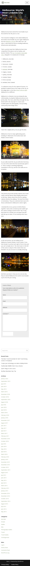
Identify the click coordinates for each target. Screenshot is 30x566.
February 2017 (5, 436)
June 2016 (3, 446)
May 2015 (3, 480)
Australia (10, 19)
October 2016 (5, 441)
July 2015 (3, 475)
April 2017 (4, 431)
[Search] (27, 350)
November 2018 (5, 394)
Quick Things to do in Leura (8, 368)
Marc (5, 19)
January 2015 (4, 491)
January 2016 (4, 459)
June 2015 (3, 477)
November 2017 (5, 420)
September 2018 (5, 399)
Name (4, 295)
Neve (7, 561)
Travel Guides (5, 535)
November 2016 (5, 438)
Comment (6, 313)
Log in (2, 545)
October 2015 (5, 467)
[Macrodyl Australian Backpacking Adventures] (5, 2)
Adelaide (5, 69)
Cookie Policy (14, 564)
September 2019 (5, 381)
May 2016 (3, 449)
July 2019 (3, 384)
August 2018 (4, 402)
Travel (3, 532)
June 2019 (3, 386)
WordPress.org (5, 552)
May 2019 (3, 389)
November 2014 (5, 496)
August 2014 (4, 504)
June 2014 (3, 509)
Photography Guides (6, 529)
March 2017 (4, 433)
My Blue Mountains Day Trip (8, 371)
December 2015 (5, 462)
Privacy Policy (5, 564)
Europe (3, 522)
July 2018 (3, 404)
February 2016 (5, 457)
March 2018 (4, 412)
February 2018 (5, 415)
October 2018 (5, 397)
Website (5, 307)
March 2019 (4, 391)
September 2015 (5, 470)
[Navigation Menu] (27, 2)
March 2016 (4, 454)
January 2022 (4, 378)
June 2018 (3, 407)
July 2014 (3, 506)
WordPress (20, 561)
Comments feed (5, 550)
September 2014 (5, 501)
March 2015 (4, 485)
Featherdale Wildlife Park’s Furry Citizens (12, 366)
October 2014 (5, 498)
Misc (2, 527)
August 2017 (4, 423)
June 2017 (3, 425)
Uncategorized (5, 537)
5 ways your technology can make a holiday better (14, 363)
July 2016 (3, 444)
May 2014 (3, 511)
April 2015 (4, 483)
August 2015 (4, 472)
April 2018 (4, 410)
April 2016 (4, 451)
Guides (3, 524)
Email (4, 301)
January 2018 (4, 417)
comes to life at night (21, 90)
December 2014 (5, 493)
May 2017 (3, 428)
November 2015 (5, 464)
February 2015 (5, 488)
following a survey (10, 41)
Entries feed (4, 547)
